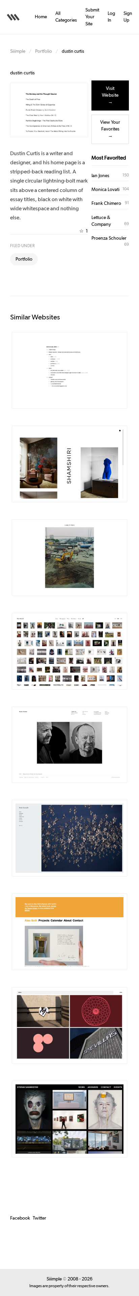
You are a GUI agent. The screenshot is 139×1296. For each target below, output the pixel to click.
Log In (111, 17)
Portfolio (43, 51)
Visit (84, 370)
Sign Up (127, 17)
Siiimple (17, 51)
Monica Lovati (105, 189)
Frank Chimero (106, 203)
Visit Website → (110, 95)
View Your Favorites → (110, 129)
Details (60, 370)
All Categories (66, 17)
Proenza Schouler (109, 238)
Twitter (39, 1218)
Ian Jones (100, 175)
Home (41, 17)
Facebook (20, 1218)
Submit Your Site (92, 17)
